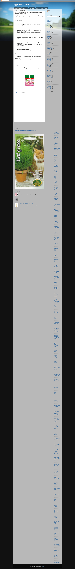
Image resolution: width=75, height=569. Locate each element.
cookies (55, 216)
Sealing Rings (56, 464)
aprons (55, 138)
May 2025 (48, 38)
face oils (55, 275)
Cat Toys (55, 193)
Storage (55, 506)
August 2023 (49, 64)
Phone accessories (56, 428)
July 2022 (48, 80)
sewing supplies (56, 471)
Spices (55, 499)
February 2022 (49, 86)
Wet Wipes (56, 556)
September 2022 (49, 77)
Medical (55, 376)
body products (56, 172)
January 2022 (49, 87)
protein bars (56, 439)
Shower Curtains (57, 479)
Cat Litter (55, 189)
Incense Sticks (56, 335)
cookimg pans (56, 217)
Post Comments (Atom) (23, 126)
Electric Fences (56, 259)
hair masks (56, 312)
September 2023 (49, 63)
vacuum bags (56, 544)
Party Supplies (56, 422)
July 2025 (48, 36)
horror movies (56, 328)
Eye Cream (56, 264)
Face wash (56, 278)
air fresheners (56, 133)
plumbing (55, 435)
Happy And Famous (21, 5)
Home (16, 8)
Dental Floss (56, 238)
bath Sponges (56, 153)
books (55, 176)
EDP (55, 256)
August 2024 (49, 49)
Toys (55, 534)
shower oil (56, 483)
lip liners (55, 362)
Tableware (56, 516)
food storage (56, 287)
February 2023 (49, 71)
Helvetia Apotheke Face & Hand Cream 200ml (26, 198)
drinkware (55, 250)
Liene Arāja (50, 11)
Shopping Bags (56, 478)
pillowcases (56, 429)
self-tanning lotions (56, 468)
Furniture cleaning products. (57, 296)
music (55, 393)
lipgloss (55, 363)
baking (55, 145)
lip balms (55, 361)
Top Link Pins (56, 532)
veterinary (55, 546)
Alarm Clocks (56, 134)
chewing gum (56, 200)
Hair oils (55, 313)
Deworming (56, 243)
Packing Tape (56, 411)
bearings (55, 155)
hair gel (55, 311)
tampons (55, 517)
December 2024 (49, 44)
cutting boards (56, 233)
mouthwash (56, 387)
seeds (55, 466)
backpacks (56, 143)
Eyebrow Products (57, 267)
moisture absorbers (56, 384)
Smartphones (56, 485)
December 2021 (49, 88)
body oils (55, 171)
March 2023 (49, 70)
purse (55, 440)
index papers (56, 336)
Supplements (56, 511)
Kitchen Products (57, 346)
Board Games (56, 165)
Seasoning (56, 465)
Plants (55, 433)
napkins (55, 400)
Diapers (55, 244)
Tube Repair (56, 539)
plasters (55, 434)
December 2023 (49, 59)
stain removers (56, 501)
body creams (56, 166)
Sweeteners (56, 512)
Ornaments (56, 410)
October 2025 (49, 32)
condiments (56, 214)
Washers (55, 551)
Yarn (55, 561)
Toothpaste (56, 529)
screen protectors (57, 461)
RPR (55, 452)
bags (55, 144)
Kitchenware (56, 349)
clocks (55, 205)
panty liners (56, 417)
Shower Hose (56, 482)
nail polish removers (55, 397)
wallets (55, 549)
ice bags (55, 334)
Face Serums (56, 277)
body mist (55, 170)
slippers (55, 484)
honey (55, 327)
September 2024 (49, 48)
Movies (46, 8)
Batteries (55, 154)
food (55, 286)
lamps (55, 352)
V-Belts (55, 543)
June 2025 (48, 37)
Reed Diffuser (56, 444)
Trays (55, 538)
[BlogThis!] (22, 92)
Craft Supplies (56, 228)
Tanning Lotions (56, 518)
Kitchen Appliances (56, 345)
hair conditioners (57, 310)
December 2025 (49, 30)
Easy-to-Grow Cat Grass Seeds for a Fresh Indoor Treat (25, 130)
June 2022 (48, 81)
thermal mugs (56, 521)
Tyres (55, 540)
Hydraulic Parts (56, 331)
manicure (55, 370)
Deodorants (56, 239)
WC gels (55, 555)
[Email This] (21, 92)
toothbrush (56, 528)
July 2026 (48, 21)
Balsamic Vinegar (57, 148)
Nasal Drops (56, 401)
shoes (55, 477)
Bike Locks (56, 161)
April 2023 (48, 69)
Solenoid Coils (56, 494)
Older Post (42, 124)
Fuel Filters (56, 293)
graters (55, 307)
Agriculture (56, 132)
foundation (56, 289)
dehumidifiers (56, 237)
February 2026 (49, 27)
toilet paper (56, 526)
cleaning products (57, 204)
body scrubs (56, 173)
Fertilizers (55, 281)
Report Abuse (49, 129)
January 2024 (49, 58)
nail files (55, 394)
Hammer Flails (56, 319)
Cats (55, 194)
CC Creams (56, 195)
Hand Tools (56, 323)
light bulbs (56, 355)
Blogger (43, 566)
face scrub (56, 276)
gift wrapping (56, 302)
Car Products (56, 187)
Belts (55, 160)
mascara (55, 373)
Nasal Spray (56, 402)
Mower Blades (56, 389)
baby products (56, 142)
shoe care (55, 476)
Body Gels (56, 167)
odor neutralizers (57, 405)
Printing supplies (57, 438)
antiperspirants (56, 137)
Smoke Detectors (57, 488)
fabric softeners (56, 271)
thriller (55, 522)
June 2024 (48, 52)
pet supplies (56, 426)
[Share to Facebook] (23, 92)
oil (54, 407)
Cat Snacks (56, 192)
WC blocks (56, 554)
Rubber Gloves (56, 453)
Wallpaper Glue (56, 550)
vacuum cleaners (57, 545)
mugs (55, 392)
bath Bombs (56, 149)
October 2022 (49, 76)
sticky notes (56, 505)
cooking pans (56, 220)
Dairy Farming (56, 234)
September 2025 (49, 33)
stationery (55, 504)
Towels (55, 533)
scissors (55, 460)
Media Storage (56, 375)
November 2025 (49, 31)
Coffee (55, 209)
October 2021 (49, 91)
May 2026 (48, 24)
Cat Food (55, 188)
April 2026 (48, 25)
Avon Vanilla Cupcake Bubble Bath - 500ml (26, 203)
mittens (55, 381)
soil (54, 493)
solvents (55, 495)
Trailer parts (56, 537)
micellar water (56, 380)
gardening (56, 300)
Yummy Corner (25, 8)
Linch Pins (56, 357)
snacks (55, 489)
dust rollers (56, 253)
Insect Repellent (56, 339)
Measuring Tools (57, 374)
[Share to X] (23, 92)
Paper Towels (56, 419)
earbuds (55, 254)
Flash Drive (56, 283)
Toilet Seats (56, 527)
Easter (55, 255)
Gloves (55, 306)
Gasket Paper (56, 301)
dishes (55, 245)
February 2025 (49, 42)
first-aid (55, 282)
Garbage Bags (56, 299)
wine (55, 557)
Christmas (56, 203)
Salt (54, 456)
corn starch (56, 222)
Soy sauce (56, 496)
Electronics (56, 261)
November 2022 (49, 75)
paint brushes (56, 414)
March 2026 (49, 26)
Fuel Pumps (56, 294)
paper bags (56, 418)
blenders (55, 164)
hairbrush (55, 318)
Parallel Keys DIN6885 (56, 421)
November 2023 (49, 60)
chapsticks (56, 198)
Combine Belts (56, 211)
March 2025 (49, 41)
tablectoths (56, 515)
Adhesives (56, 131)
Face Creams (56, 272)
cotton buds (56, 225)
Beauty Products (57, 156)
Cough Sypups (56, 227)
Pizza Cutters (56, 432)
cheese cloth (56, 199)
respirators (56, 446)
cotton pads (56, 226)
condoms (55, 215)
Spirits (55, 500)
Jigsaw (55, 343)
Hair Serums (56, 316)
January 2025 (49, 43)
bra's (55, 177)
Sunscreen (56, 510)
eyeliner (55, 270)
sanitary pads (56, 457)
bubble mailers (56, 178)
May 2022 (48, 82)
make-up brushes (57, 367)
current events (56, 231)
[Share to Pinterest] (24, 92)
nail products (56, 399)
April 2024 (48, 54)
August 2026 (49, 20)
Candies (55, 182)
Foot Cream (56, 288)
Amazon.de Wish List (39, 8)
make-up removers (55, 369)
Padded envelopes (56, 413)
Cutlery (55, 232)
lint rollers (55, 360)
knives (55, 351)
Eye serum (56, 265)
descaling (55, 242)
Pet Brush (55, 425)
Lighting (55, 356)
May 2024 (48, 53)
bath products (56, 150)
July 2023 (48, 65)
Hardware (55, 324)
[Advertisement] (53, 112)
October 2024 (49, 47)
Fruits (55, 292)
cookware (55, 221)
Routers (55, 451)
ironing (55, 342)
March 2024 (49, 55)
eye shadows (56, 266)
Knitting (55, 350)
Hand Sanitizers (56, 322)
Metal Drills (56, 379)
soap (55, 490)
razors (55, 443)
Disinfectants (56, 248)
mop (55, 386)
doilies (55, 249)
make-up (55, 366)
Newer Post (17, 124)
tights (55, 523)
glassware (56, 305)
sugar (55, 507)
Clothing (55, 206)
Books (20, 8)
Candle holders (56, 183)
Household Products (56, 330)
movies (55, 388)
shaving (55, 473)
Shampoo (55, 472)
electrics (55, 260)
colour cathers (56, 210)
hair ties (55, 317)
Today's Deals (32, 8)
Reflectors (56, 445)
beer (55, 159)
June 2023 (48, 66)
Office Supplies (56, 406)
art (54, 139)
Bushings (55, 181)
